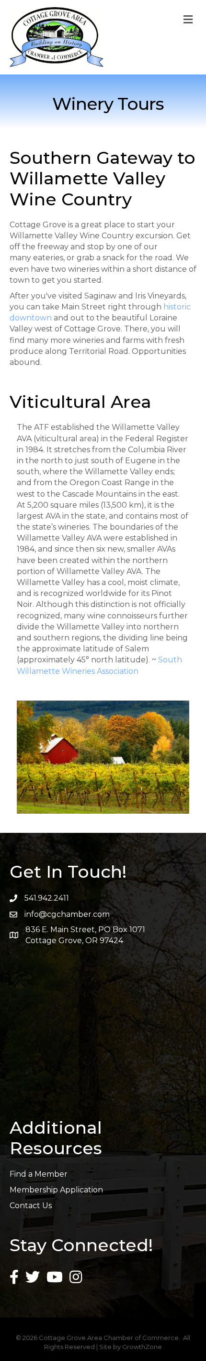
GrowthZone (142, 1346)
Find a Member (39, 1174)
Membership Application (56, 1189)
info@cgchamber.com (67, 914)
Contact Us (31, 1205)
